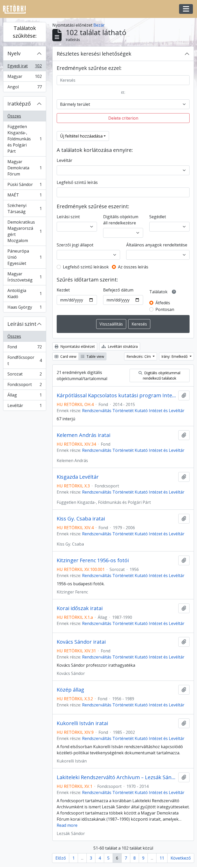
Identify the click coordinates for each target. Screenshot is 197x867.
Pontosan (164, 309)
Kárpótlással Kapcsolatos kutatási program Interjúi (116, 395)
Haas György (24, 308)
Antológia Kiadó (24, 293)
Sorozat (24, 375)
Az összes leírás (133, 267)
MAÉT (24, 196)
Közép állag (70, 690)
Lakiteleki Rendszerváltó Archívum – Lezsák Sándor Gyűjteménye (116, 777)
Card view (67, 356)
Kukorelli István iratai (82, 723)
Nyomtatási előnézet (77, 346)
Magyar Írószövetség (24, 277)
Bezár (99, 25)
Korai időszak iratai (80, 608)
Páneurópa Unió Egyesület (24, 257)
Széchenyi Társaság (24, 208)
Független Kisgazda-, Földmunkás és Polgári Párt (24, 139)
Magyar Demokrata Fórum (24, 168)
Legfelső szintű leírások (86, 267)
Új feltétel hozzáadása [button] (81, 136)
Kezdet (63, 290)
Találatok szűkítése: (25, 32)
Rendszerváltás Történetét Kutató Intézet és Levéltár (133, 410)
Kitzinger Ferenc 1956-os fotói (93, 560)
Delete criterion (123, 118)
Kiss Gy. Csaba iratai (81, 519)
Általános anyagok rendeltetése (156, 245)
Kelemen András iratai (83, 435)
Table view (94, 356)
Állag (24, 396)
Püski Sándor (24, 186)
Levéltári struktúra (122, 346)
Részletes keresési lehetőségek (94, 53)
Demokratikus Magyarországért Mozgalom (24, 231)
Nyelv (14, 53)
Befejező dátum (118, 290)
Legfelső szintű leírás (77, 182)
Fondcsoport (24, 386)
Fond (24, 348)
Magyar (24, 78)
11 (162, 858)
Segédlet (157, 217)
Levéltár (24, 407)
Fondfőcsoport (24, 360)
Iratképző (19, 103)
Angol (24, 88)
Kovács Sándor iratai (81, 642)
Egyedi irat (24, 67)
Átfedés (162, 303)
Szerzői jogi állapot (75, 245)
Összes (14, 116)
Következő (181, 858)
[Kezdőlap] (16, 9)
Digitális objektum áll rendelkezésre (120, 220)
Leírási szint (21, 323)
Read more (67, 825)
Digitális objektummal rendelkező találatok (162, 375)
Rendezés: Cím (139, 356)
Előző (60, 858)
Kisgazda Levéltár (78, 477)
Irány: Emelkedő (175, 356)
